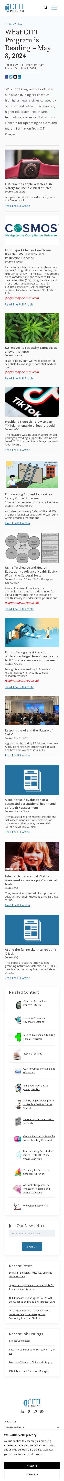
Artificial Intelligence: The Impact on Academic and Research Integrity (36, 1188)
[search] (46, 7)
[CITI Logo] (14, 7)
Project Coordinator (19, 1340)
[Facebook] (28, 1411)
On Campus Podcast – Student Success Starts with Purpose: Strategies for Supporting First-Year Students (30, 1314)
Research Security (32, 1053)
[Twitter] (35, 1411)
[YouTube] (41, 1411)
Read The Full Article (17, 206)
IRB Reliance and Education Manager (28, 1371)
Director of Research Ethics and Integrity (30, 1362)
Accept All (32, 1465)
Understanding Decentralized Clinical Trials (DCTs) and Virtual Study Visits (38, 1155)
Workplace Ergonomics (35, 1205)
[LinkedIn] (22, 1411)
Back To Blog (15, 24)
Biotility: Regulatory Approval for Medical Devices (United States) (38, 1104)
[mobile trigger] (54, 8)
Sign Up (32, 1246)
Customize (32, 1474)
